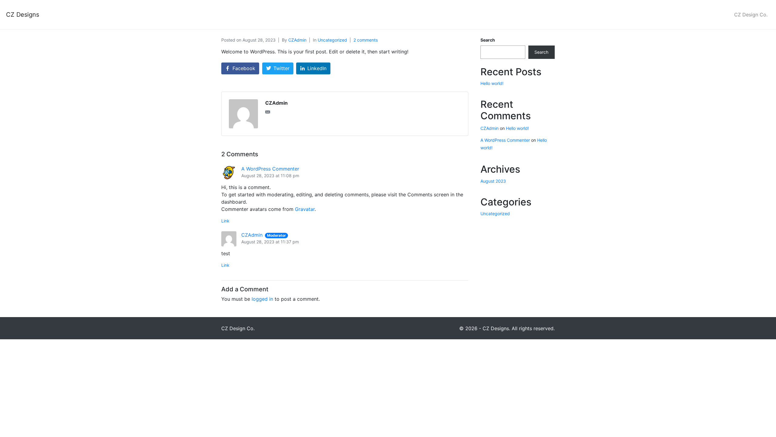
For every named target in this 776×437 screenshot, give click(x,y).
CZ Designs (22, 14)
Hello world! (491, 83)
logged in (262, 299)
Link (225, 220)
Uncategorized (332, 39)
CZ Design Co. (751, 15)
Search (487, 39)
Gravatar (305, 209)
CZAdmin (297, 39)
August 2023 (493, 181)
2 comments (365, 39)
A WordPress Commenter (270, 169)
